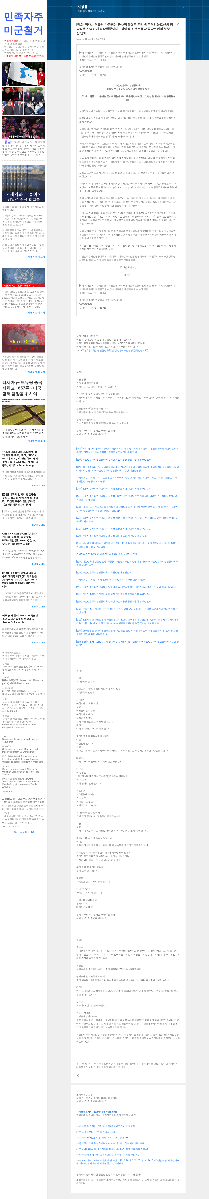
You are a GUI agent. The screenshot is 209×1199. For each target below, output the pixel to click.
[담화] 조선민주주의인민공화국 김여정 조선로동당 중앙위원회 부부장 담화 (113, 459)
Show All (7, 791)
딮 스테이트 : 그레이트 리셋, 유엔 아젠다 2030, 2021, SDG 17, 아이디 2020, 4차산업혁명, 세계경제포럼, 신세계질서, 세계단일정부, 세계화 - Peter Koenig (20, 458)
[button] (178, 24)
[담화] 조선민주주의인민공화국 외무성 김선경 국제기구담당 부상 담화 (111, 536)
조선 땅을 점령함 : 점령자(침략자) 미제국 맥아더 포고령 (107, 1126)
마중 (32, 832)
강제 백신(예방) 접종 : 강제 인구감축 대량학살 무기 (105, 1137)
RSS (15, 832)
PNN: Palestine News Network (17, 779)
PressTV (6, 746)
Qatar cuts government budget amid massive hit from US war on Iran (20, 750)
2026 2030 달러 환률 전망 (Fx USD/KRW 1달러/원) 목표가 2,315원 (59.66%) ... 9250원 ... (23, 669)
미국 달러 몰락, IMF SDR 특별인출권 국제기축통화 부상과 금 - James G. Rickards (20, 619)
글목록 (23, 832)
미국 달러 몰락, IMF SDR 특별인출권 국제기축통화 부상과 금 (109, 1154)
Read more (38, 485)
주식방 (5, 663)
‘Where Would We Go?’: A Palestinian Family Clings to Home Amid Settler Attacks (20, 784)
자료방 (5, 677)
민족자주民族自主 (11, 652)
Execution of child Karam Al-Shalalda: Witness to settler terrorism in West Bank (22, 760)
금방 (4, 699)
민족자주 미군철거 (24, 23)
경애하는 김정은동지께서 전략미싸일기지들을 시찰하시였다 (106, 554)
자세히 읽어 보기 (36, 441)
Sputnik (6, 766)
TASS (5, 736)
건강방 (5, 715)
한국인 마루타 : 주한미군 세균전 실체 (98, 1132)
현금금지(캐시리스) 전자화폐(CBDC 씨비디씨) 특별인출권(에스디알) (113, 1149)
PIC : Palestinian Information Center (20, 756)
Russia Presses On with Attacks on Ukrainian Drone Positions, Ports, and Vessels (20, 772)
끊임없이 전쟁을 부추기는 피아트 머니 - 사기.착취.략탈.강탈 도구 (111, 1143)
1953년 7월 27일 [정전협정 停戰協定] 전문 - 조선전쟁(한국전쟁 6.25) (113, 350)
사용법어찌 (8, 688)
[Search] (184, 7)
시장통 (82, 7)
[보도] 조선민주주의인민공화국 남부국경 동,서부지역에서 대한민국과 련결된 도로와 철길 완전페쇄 (126, 587)
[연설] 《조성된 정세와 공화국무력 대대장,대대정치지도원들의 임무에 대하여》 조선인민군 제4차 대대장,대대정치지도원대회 (19, 579)
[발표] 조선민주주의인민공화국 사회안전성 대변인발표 (104, 572)
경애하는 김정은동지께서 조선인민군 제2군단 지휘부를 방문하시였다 (111, 579)
